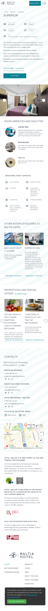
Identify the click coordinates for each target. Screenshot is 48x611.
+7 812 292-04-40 (10, 373)
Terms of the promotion (14, 340)
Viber (12, 379)
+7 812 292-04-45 (10, 401)
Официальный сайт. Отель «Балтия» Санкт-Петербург (8, 3)
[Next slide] (43, 100)
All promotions (20, 293)
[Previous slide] (4, 100)
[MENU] (44, 3)
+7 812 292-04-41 (10, 387)
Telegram (5, 379)
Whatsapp (8, 379)
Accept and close (16, 601)
